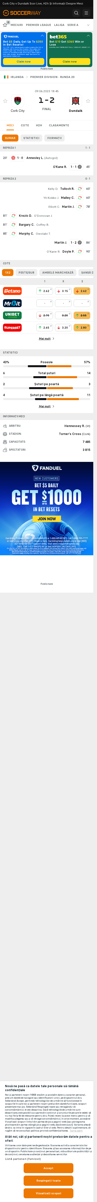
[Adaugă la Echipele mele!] (5, 101)
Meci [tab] (10, 125)
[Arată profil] (17, 100)
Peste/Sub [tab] (26, 272)
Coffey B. (42, 225)
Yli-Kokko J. (51, 198)
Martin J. (68, 207)
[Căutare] (76, 13)
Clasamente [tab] (59, 125)
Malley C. (67, 198)
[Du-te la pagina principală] (25, 13)
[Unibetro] (12, 315)
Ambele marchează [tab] (57, 272)
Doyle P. (68, 252)
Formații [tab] (54, 138)
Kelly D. (53, 189)
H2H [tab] (39, 125)
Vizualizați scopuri (48, 1193)
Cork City (18, 111)
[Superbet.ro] (12, 328)
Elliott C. (54, 207)
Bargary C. (26, 225)
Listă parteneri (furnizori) (23, 1159)
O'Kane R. (53, 252)
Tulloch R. (67, 189)
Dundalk (75, 111)
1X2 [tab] (7, 272)
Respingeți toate (48, 1180)
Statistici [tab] (31, 138)
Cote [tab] (25, 125)
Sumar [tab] (10, 138)
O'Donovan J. (43, 216)
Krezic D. (25, 216)
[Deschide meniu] (86, 13)
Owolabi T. (43, 234)
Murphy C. (26, 234)
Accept (49, 1168)
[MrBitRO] (12, 303)
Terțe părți (76, 1130)
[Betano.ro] (12, 291)
